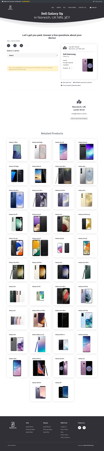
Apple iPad (46, 432)
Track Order (72, 7)
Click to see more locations (79, 118)
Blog (62, 432)
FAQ (64, 7)
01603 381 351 (98, 1)
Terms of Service (65, 437)
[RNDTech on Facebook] (79, 427)
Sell (53, 7)
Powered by (86, 445)
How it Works (64, 429)
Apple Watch (29, 432)
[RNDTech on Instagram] (84, 427)
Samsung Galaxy (30, 429)
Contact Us (82, 7)
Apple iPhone (29, 426)
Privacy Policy (64, 434)
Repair (59, 7)
